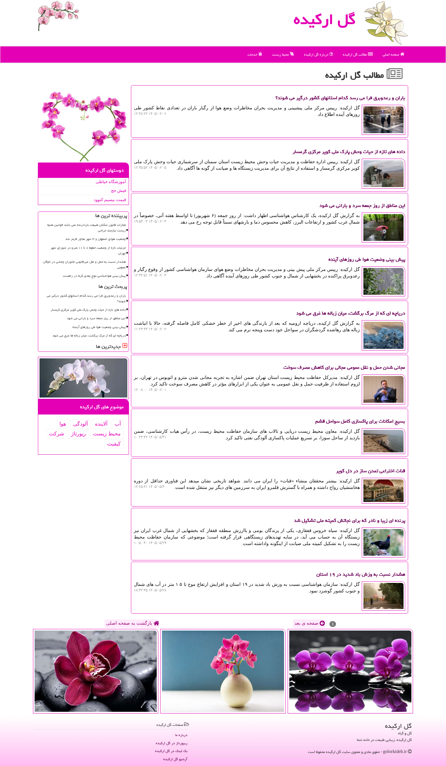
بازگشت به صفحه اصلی (129, 623)
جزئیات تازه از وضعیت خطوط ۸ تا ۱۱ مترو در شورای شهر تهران (88, 250)
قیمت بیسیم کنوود (110, 199)
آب (118, 424)
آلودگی (80, 424)
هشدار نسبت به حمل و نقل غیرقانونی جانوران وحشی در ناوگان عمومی (84, 264)
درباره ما (181, 734)
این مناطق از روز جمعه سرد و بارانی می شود (96, 318)
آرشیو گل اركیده (175, 759)
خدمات (252, 54)
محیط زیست (281, 54)
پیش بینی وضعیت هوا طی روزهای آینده (99, 327)
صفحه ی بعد (307, 623)
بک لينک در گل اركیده (171, 750)
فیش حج (118, 190)
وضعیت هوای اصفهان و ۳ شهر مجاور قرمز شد (95, 239)
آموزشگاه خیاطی (111, 181)
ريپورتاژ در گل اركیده (171, 743)
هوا (62, 424)
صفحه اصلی (391, 54)
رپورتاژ (78, 433)
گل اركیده (325, 19)
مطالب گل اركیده (355, 54)
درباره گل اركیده (316, 54)
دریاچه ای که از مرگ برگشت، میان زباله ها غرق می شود (89, 335)
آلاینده (101, 424)
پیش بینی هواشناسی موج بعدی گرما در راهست (94, 276)
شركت (56, 433)
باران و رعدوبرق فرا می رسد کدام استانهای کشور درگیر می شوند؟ (86, 298)
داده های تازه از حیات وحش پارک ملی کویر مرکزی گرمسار (88, 309)
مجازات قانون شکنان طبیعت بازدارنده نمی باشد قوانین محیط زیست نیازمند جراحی (86, 228)
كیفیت (114, 443)
